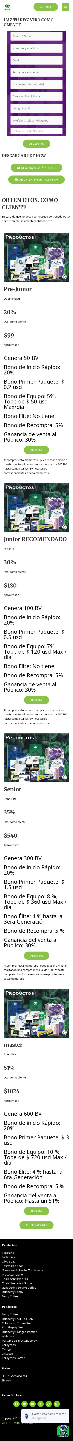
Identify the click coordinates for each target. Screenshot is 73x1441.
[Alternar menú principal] (65, 6)
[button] (46, 7)
